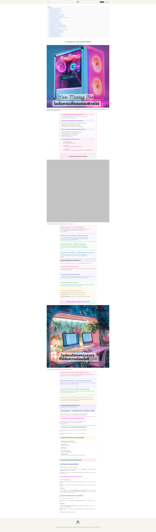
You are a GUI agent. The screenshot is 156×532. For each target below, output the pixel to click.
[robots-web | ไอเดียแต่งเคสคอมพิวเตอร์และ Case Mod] (78, 2)
